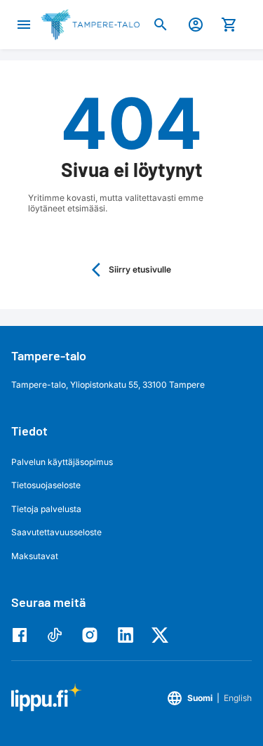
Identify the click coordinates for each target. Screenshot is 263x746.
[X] (163, 635)
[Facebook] (23, 635)
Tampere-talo (48, 355)
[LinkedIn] (128, 635)
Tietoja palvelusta (46, 509)
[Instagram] (93, 635)
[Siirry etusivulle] (90, 24)
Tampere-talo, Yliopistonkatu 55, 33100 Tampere (108, 384)
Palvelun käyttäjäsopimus (62, 462)
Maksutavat (34, 556)
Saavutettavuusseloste (56, 532)
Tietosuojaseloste (46, 485)
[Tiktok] (58, 635)
